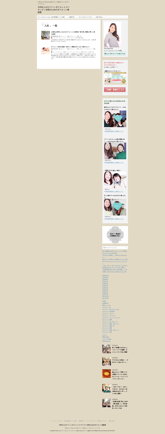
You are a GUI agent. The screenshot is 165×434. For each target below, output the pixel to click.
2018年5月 (105, 285)
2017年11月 (105, 298)
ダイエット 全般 (107, 332)
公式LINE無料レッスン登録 (58, 17)
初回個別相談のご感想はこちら (114, 131)
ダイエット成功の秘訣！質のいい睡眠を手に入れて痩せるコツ (70, 46)
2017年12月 (105, 296)
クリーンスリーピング (69, 37)
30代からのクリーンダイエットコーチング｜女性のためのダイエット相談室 (54, 9)
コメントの (106, 339)
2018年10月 (105, 275)
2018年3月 (105, 290)
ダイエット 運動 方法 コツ (110, 330)
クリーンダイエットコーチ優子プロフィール (85, 17)
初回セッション (106, 305)
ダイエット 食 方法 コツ (110, 321)
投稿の (105, 337)
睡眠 (64, 52)
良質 (90, 52)
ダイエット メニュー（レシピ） (111, 317)
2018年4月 (105, 288)
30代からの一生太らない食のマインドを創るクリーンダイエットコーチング (82, 428)
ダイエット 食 (106, 307)
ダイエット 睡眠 (64, 36)
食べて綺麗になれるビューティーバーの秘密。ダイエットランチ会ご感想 (119, 350)
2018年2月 (105, 292)
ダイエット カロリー (108, 313)
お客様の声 (71, 17)
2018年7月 (105, 281)
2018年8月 (105, 279)
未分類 (104, 301)
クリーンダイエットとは (44, 17)
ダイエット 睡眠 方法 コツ (78, 49)
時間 (79, 37)
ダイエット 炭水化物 (108, 311)
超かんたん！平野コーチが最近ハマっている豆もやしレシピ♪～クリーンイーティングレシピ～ (115, 261)
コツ (67, 52)
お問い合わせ (99, 17)
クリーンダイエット (58, 37)
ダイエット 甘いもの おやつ (110, 309)
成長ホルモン (84, 52)
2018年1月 (105, 294)
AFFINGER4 (112, 430)
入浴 (76, 37)
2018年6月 (105, 283)
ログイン (104, 335)
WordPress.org (106, 341)
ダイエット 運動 (107, 328)
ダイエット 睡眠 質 (75, 36)
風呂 (82, 37)
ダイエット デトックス (109, 315)
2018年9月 (105, 277)
